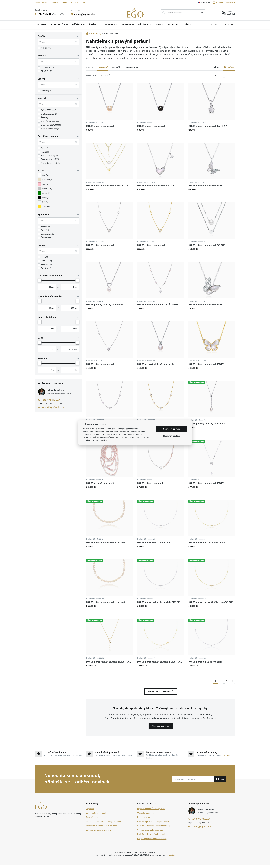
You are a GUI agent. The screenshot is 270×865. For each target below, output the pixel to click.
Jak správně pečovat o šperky (98, 830)
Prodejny (54, 2)
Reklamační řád (143, 817)
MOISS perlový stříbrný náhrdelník (104, 304)
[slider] (39, 280)
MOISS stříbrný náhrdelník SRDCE (155, 185)
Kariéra (64, 2)
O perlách (90, 809)
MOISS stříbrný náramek (150, 483)
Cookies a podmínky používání (150, 830)
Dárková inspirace (93, 817)
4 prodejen (226, 755)
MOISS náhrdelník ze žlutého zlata (206, 542)
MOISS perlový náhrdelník (100, 483)
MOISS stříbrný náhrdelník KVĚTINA (207, 126)
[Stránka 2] (232, 75)
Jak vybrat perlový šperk (96, 813)
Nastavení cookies (171, 436)
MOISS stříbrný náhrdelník (100, 126)
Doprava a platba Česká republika (151, 809)
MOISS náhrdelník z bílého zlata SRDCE (158, 602)
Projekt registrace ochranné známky (152, 839)
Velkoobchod (86, 2)
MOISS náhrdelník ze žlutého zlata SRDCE (210, 602)
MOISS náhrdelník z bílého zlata (154, 542)
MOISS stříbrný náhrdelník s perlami (105, 542)
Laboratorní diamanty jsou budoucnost (101, 826)
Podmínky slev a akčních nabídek (151, 834)
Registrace (230, 2)
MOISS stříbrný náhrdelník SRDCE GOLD (108, 185)
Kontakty (74, 2)
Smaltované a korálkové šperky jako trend (103, 821)
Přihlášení (220, 2)
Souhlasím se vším (171, 429)
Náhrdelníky (96, 33)
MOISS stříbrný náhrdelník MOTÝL (206, 185)
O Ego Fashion (41, 2)
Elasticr (172, 855)
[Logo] (135, 13)
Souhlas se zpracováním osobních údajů (154, 826)
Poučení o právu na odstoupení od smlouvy (155, 821)
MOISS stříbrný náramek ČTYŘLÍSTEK (158, 304)
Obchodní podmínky (145, 813)
